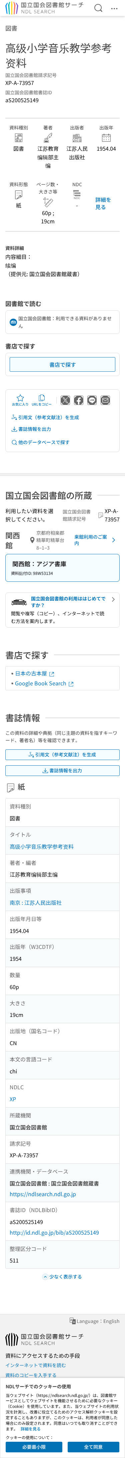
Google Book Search (41, 683)
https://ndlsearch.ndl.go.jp (43, 1194)
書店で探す (62, 364)
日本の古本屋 (31, 673)
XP (13, 1099)
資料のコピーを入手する (31, 1375)
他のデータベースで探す (44, 442)
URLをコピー (42, 404)
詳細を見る (103, 203)
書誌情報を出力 (34, 428)
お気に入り (20, 404)
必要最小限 (34, 1446)
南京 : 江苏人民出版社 (36, 902)
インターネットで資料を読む (35, 1365)
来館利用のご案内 (90, 540)
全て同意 (93, 1446)
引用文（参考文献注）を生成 (48, 417)
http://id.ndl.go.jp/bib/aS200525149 (54, 1232)
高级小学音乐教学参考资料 (42, 846)
